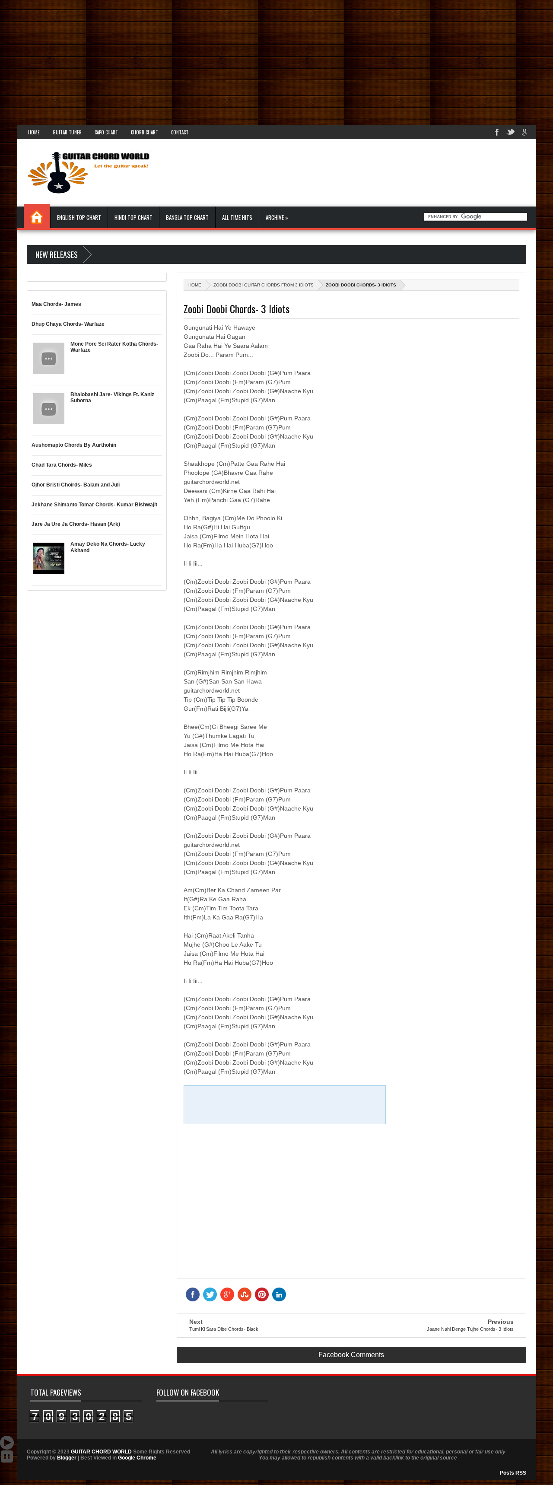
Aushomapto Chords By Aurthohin (74, 445)
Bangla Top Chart (187, 217)
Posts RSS (513, 1473)
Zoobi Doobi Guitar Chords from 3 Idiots (263, 285)
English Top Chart (79, 217)
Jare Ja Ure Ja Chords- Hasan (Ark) (76, 524)
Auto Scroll (7, 1443)
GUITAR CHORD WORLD (101, 1452)
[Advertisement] (259, 60)
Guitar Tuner (67, 132)
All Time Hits (237, 217)
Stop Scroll (7, 1456)
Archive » (277, 217)
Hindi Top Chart (133, 217)
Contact (179, 132)
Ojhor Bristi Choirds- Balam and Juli (76, 485)
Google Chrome (137, 1458)
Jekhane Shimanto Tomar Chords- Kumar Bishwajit (94, 505)
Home (34, 132)
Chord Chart (144, 132)
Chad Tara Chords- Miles (62, 465)
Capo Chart (106, 132)
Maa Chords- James (56, 304)
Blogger (66, 1458)
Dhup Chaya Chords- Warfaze (68, 324)
